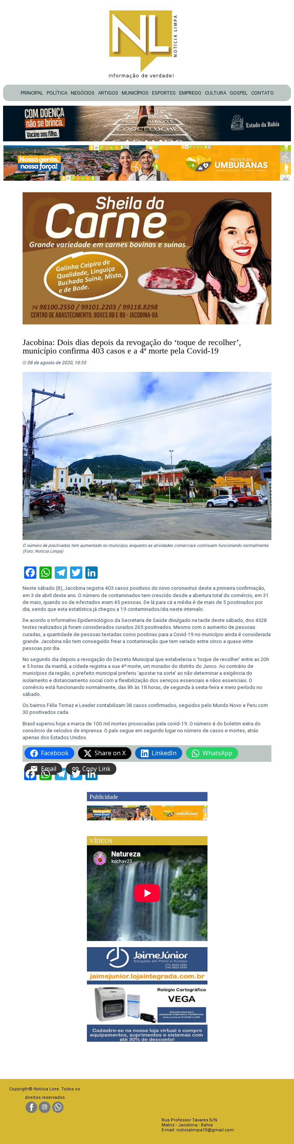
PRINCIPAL (32, 93)
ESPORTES (164, 93)
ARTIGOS (108, 93)
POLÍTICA (57, 93)
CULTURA (215, 93)
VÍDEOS (101, 841)
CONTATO (262, 93)
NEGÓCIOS (83, 93)
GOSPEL (239, 93)
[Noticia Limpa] (147, 42)
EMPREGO (190, 93)
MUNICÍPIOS (135, 93)
